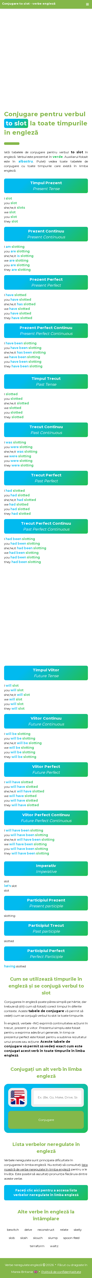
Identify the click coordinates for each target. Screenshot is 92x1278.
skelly (78, 1230)
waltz (54, 1246)
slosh (24, 1238)
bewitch (13, 1230)
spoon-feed (71, 1238)
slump (53, 1238)
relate (64, 1230)
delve (28, 1230)
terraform (37, 1246)
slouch (38, 1238)
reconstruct (46, 1230)
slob (12, 1238)
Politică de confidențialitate (61, 1272)
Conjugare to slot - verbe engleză (28, 3)
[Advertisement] (46, 57)
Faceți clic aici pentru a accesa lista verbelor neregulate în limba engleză (46, 1192)
